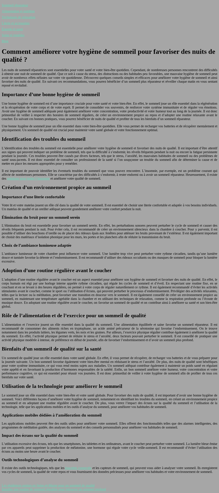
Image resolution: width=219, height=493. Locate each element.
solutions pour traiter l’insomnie (28, 178)
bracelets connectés (77, 468)
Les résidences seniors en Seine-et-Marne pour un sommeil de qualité (48, 485)
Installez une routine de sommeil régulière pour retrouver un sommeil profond (54, 489)
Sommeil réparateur (15, 5)
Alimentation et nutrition (18, 11)
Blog (5, 41)
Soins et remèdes (13, 35)
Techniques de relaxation (18, 17)
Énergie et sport (12, 29)
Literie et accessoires (16, 23)
